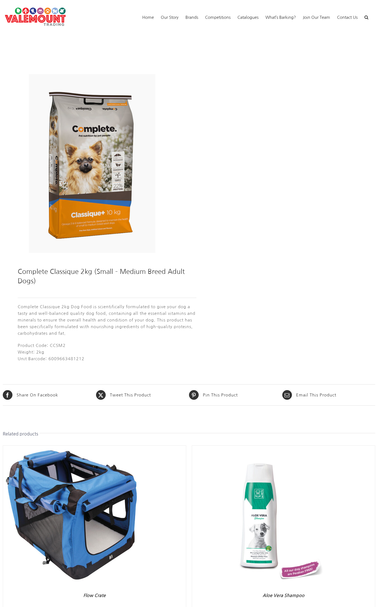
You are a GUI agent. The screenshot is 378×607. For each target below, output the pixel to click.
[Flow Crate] (72, 449)
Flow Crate (94, 595)
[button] (366, 16)
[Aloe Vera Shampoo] (261, 449)
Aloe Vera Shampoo (283, 595)
